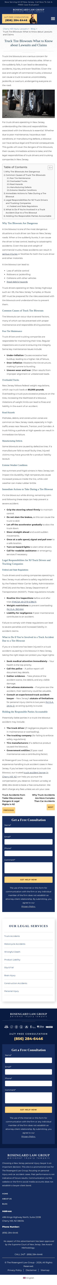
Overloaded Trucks (18, 181)
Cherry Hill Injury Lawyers (15, 29)
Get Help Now (28, 879)
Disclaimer (31, 1270)
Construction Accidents (15, 983)
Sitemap (45, 1270)
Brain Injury (9, 975)
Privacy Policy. (28, 906)
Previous (9, 810)
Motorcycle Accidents (14, 944)
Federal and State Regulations (24, 206)
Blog (33, 29)
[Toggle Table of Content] (49, 167)
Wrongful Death (12, 952)
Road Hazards (16, 184)
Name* (7, 825)
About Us (7, 1199)
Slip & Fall (9, 967)
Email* (7, 836)
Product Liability (12, 959)
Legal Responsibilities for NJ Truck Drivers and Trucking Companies (27, 201)
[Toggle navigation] (53, 18)
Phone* (7, 848)
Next (50, 807)
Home (5, 1194)
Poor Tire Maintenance (20, 178)
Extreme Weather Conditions (23, 190)
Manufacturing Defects (21, 187)
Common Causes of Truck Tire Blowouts (25, 175)
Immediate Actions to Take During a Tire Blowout (26, 195)
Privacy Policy (15, 1270)
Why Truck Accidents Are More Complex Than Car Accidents (43, 798)
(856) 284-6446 (16, 20)
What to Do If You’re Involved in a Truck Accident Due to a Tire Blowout (25, 211)
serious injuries (9, 254)
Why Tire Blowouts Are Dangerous (22, 171)
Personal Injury (11, 991)
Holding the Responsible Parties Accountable (28, 216)
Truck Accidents (12, 936)
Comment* (9, 860)
